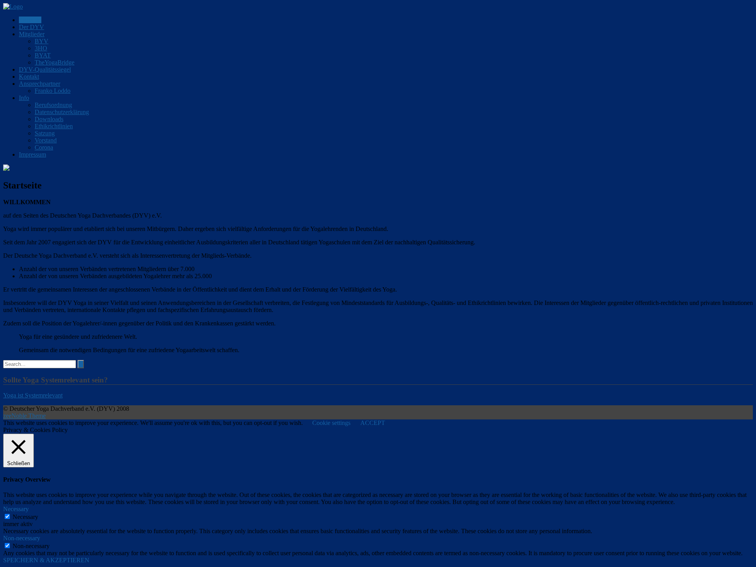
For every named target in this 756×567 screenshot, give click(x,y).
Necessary (25, 516)
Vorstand (46, 140)
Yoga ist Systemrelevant (33, 395)
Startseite (30, 20)
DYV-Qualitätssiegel (45, 69)
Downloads (49, 119)
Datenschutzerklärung (62, 112)
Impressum (32, 154)
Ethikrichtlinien (54, 126)
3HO (41, 48)
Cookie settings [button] (331, 422)
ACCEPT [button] (372, 422)
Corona (44, 147)
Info (24, 97)
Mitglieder (31, 34)
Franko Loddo (52, 90)
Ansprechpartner (39, 83)
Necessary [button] (16, 509)
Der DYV (31, 27)
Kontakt (29, 76)
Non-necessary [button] (21, 538)
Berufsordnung (53, 105)
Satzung (45, 133)
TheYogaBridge (54, 62)
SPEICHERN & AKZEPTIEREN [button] (46, 560)
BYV (41, 41)
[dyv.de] (13, 6)
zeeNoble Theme (24, 415)
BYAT (43, 55)
